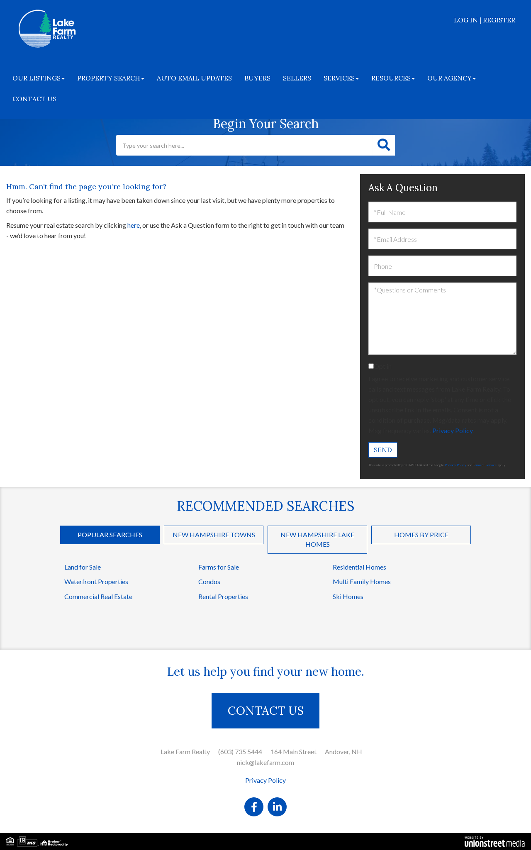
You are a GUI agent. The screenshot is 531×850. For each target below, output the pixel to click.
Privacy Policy (452, 430)
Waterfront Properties (96, 581)
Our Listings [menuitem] (36, 78)
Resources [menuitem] (391, 78)
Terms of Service (485, 465)
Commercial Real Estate (98, 596)
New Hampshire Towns (214, 534)
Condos (209, 581)
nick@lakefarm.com (265, 762)
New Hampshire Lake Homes (317, 539)
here (133, 225)
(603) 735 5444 (240, 751)
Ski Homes (348, 596)
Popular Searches (110, 534)
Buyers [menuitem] (257, 78)
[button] (384, 145)
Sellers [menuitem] (297, 78)
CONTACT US (266, 710)
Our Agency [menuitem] (449, 78)
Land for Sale (82, 567)
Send (383, 450)
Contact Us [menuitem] (34, 99)
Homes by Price (421, 534)
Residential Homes (359, 567)
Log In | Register (484, 20)
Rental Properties (223, 596)
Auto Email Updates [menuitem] (194, 78)
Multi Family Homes (362, 581)
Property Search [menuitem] (108, 78)
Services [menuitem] (339, 78)
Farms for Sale (218, 567)
